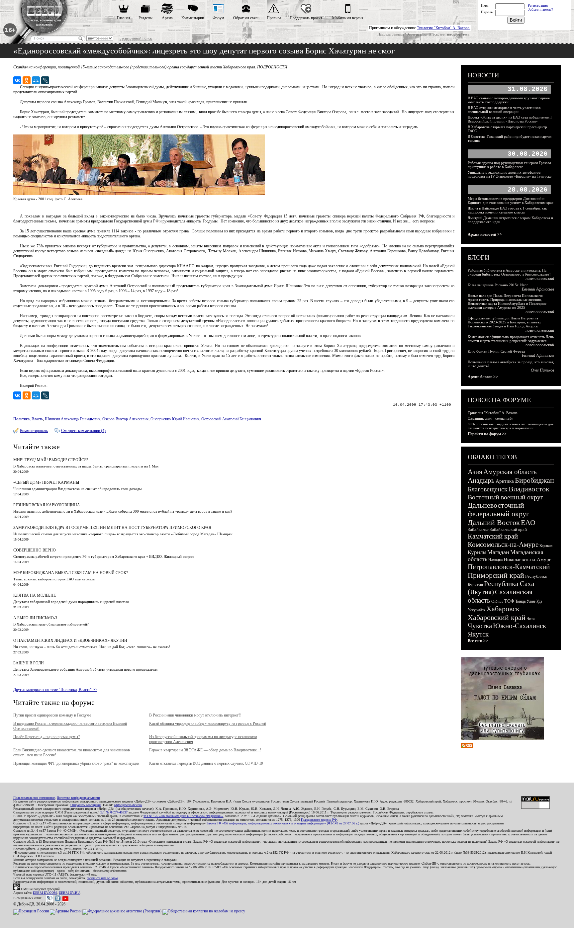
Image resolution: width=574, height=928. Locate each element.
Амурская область (510, 472)
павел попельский (540, 278)
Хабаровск (503, 609)
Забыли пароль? (540, 9)
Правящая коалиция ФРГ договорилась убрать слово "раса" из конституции (76, 763)
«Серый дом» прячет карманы (46, 482)
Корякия (545, 546)
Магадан (498, 552)
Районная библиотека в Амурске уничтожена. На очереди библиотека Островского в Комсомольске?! (509, 272)
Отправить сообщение (85, 805)
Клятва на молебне (34, 595)
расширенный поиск (136, 38)
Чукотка (480, 626)
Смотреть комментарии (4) (83, 430)
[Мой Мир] (36, 80)
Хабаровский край (497, 617)
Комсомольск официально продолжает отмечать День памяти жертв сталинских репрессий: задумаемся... (511, 339)
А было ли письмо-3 (35, 618)
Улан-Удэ (534, 601)
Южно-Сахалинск (519, 626)
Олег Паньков (542, 370)
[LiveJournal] (45, 80)
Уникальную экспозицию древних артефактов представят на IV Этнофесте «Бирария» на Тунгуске (509, 174)
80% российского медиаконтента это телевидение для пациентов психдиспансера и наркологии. (510, 426)
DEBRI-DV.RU (69, 892)
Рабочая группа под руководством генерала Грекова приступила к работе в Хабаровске (509, 165)
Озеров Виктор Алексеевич (125, 419)
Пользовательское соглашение (34, 798)
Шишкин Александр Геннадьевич (72, 419)
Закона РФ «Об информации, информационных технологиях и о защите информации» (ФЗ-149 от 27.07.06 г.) (283, 823)
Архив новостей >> (485, 234)
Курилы (477, 552)
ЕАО (528, 522)
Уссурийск (476, 610)
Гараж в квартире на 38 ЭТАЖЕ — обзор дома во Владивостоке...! (205, 750)
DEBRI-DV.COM (45, 892)
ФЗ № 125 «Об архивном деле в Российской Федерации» (183, 816)
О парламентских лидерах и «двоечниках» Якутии (70, 640)
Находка (495, 559)
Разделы (145, 18)
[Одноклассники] (27, 80)
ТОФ (509, 601)
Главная (123, 18)
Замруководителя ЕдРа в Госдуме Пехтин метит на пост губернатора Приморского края (112, 527)
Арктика (505, 481)
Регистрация (538, 5)
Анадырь (481, 480)
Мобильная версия (347, 18)
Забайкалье (478, 529)
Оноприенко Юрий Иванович (174, 419)
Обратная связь (246, 18)
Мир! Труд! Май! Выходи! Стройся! (50, 460)
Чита (530, 618)
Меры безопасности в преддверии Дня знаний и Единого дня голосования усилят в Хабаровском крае (510, 201)
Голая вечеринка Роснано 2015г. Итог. (498, 285)
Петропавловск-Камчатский (509, 567)
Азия (475, 472)
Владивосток (529, 489)
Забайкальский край (508, 529)
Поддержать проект (306, 18)
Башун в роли (28, 663)
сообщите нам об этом (102, 878)
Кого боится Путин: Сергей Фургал (496, 351)
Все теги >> (478, 640)
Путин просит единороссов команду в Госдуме (52, 715)
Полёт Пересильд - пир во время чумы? (46, 736)
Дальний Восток (494, 522)
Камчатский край (493, 536)
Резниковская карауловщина (46, 505)
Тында (520, 601)
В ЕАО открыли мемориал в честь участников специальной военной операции (504, 110)
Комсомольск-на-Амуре (503, 544)
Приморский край (496, 575)
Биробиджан (534, 480)
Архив (167, 18)
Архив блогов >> (483, 377)
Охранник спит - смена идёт (490, 418)
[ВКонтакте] (17, 80)
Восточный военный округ (505, 497)
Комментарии (192, 18)
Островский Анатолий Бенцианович (231, 419)
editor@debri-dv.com (128, 805)
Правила (274, 18)
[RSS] (467, 746)
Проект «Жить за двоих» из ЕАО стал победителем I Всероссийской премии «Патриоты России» (510, 119)
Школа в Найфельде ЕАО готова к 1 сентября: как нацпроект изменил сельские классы (507, 210)
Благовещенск (488, 489)
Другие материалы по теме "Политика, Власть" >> (55, 689)
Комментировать (34, 430)
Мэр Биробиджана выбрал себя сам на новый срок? (70, 572)
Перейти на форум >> (487, 434)
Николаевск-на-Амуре (527, 559)
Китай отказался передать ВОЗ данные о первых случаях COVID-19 (206, 763)
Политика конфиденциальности (78, 798)
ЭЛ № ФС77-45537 (114, 812)
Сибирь (497, 601)
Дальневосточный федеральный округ (498, 509)
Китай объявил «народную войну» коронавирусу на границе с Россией (207, 723)
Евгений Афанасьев (538, 289)
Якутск (478, 634)
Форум (218, 18)
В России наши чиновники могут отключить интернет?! (195, 715)
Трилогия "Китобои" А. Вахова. (443, 28)
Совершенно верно (34, 550)
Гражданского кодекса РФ (319, 819)
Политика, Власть (28, 419)
